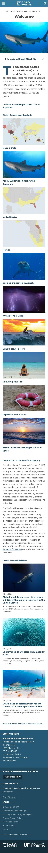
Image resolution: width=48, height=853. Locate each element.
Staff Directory (9, 797)
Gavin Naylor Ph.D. (22, 104)
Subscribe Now (12, 777)
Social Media (8, 825)
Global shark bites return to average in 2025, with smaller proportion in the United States (24, 600)
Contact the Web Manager (15, 810)
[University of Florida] (34, 845)
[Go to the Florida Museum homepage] (24, 3)
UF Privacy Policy (10, 821)
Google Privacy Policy (12, 818)
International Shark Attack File (21, 59)
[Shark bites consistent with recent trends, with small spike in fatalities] (24, 684)
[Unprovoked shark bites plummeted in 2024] (24, 632)
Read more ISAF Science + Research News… (23, 723)
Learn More (8, 791)
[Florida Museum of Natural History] (13, 845)
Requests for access (12, 549)
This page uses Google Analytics (18, 814)
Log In (5, 829)
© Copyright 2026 (11, 807)
